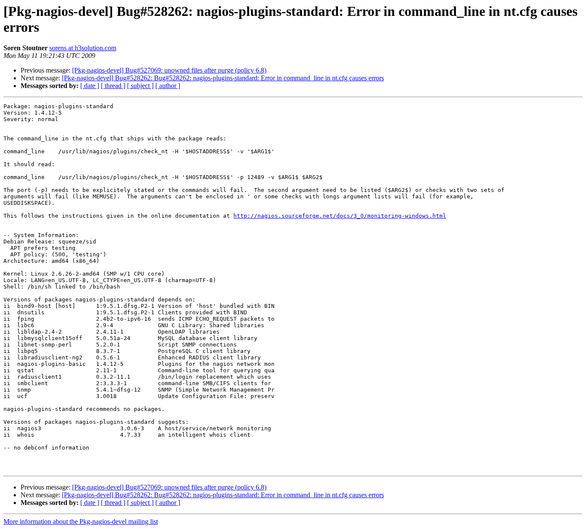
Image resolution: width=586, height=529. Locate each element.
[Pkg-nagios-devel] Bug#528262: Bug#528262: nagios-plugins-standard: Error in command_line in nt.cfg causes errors (223, 78)
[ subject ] (140, 85)
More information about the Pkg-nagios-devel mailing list (80, 521)
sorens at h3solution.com (82, 48)
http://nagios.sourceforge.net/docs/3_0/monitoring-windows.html (339, 216)
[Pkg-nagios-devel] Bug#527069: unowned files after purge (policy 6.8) (169, 70)
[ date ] (89, 85)
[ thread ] (113, 85)
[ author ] (167, 85)
